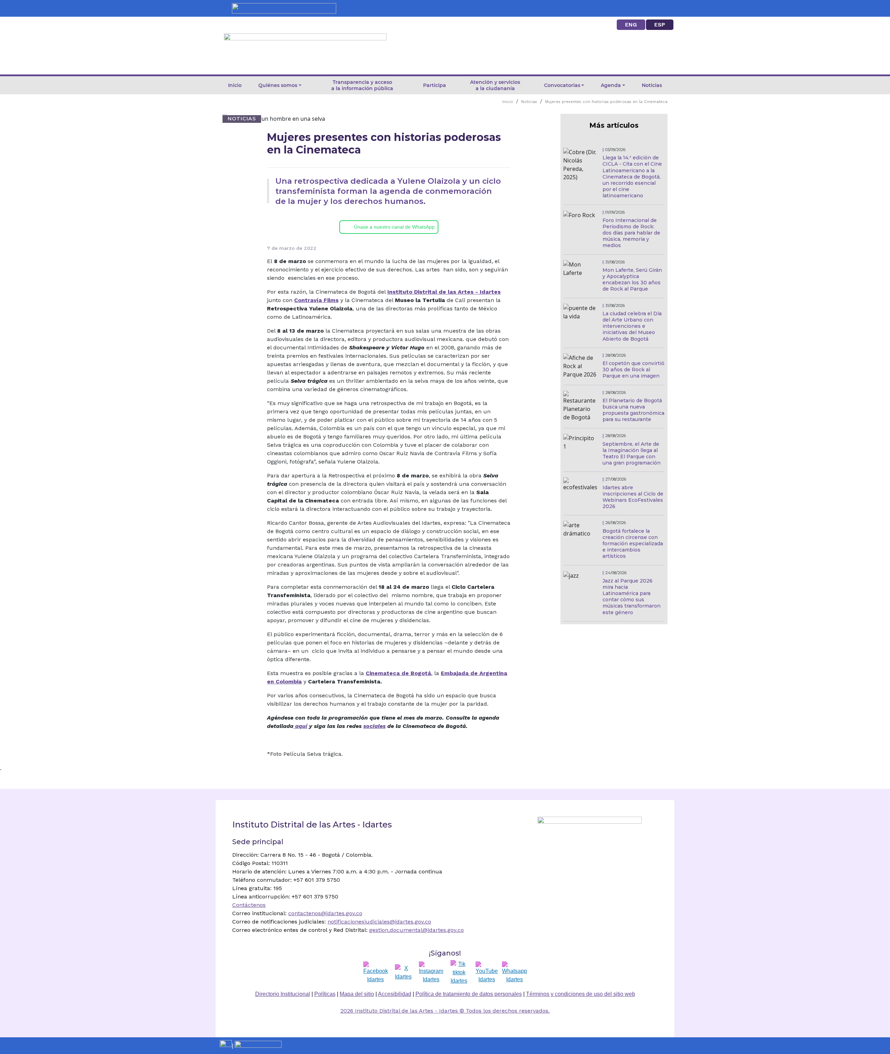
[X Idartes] (403, 972)
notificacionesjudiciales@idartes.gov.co (379, 921)
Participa (434, 85)
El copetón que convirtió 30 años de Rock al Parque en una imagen (633, 369)
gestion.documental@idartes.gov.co (416, 930)
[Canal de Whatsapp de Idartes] (514, 972)
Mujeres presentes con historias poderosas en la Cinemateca (606, 102)
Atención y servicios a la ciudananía (495, 85)
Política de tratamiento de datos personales (468, 994)
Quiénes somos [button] (277, 85)
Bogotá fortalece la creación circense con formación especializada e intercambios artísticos (632, 544)
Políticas (324, 994)
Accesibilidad (394, 994)
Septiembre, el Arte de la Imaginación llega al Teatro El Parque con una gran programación (631, 453)
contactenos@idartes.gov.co (325, 913)
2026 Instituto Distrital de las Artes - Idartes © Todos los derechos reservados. (445, 1010)
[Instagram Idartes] (431, 972)
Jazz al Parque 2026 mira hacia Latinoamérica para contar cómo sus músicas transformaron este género (631, 597)
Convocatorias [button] (562, 85)
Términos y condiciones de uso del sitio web (580, 994)
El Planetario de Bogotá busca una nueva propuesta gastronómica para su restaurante (633, 410)
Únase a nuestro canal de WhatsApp (394, 227)
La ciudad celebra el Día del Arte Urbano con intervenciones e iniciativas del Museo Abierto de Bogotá (632, 326)
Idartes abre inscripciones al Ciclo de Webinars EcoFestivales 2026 (632, 497)
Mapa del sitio (357, 994)
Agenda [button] (611, 85)
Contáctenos (249, 905)
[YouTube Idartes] (487, 972)
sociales (374, 726)
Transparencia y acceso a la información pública (362, 85)
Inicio (235, 85)
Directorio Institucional (282, 994)
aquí (300, 726)
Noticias (652, 85)
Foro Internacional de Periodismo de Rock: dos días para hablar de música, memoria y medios (631, 233)
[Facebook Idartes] (375, 972)
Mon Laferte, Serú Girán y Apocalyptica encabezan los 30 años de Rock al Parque (632, 279)
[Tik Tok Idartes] (459, 972)
